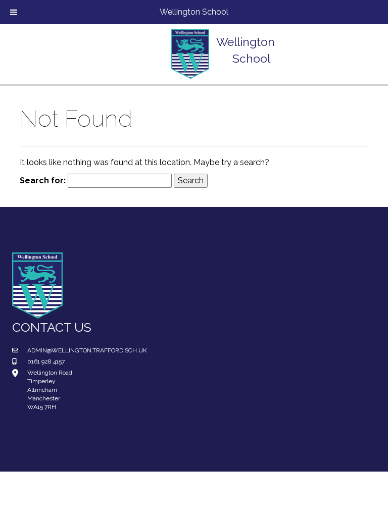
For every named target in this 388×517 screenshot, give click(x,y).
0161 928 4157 (46, 361)
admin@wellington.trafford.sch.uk (87, 350)
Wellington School (194, 12)
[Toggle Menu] (13, 12)
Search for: (43, 180)
